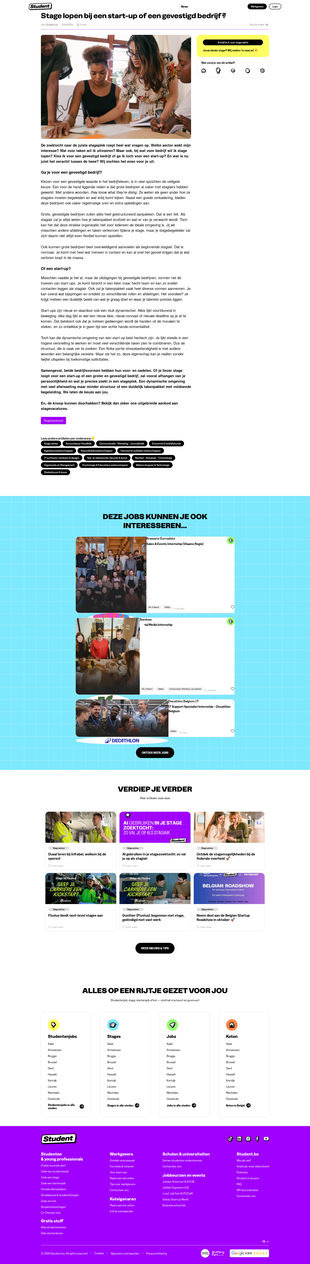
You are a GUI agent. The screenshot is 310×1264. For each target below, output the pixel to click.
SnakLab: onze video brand (253, 1166)
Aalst (51, 1044)
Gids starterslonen (52, 1233)
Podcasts (242, 1172)
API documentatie (247, 1190)
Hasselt (52, 1074)
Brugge (52, 1056)
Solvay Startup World (175, 1199)
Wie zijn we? (244, 1160)
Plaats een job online (122, 1178)
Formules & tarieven (122, 1166)
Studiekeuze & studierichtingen (60, 1195)
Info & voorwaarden (121, 1211)
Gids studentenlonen (53, 1227)
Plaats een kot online (122, 1205)
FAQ (239, 1184)
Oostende (54, 1099)
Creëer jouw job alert (53, 1165)
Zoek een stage (50, 1177)
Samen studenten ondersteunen (182, 1160)
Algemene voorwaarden (125, 1253)
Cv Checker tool (50, 1212)
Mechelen (54, 1092)
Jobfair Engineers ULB (176, 1187)
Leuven (52, 1086)
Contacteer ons (119, 1190)
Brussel (52, 1062)
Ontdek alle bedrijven (53, 1189)
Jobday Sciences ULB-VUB (178, 1181)
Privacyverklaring (156, 1253)
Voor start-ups (118, 1172)
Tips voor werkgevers (122, 1184)
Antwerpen (55, 1050)
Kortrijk (52, 1080)
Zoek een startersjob (53, 1183)
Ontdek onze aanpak (122, 1160)
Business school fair (174, 1205)
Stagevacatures (53, 420)
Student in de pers (248, 1178)
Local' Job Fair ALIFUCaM (178, 1193)
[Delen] (266, 24)
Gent (51, 1068)
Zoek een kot (48, 1201)
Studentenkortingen (53, 1207)
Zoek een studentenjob (55, 1171)
